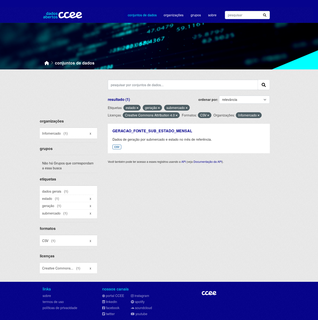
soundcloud (143, 307)
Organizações (173, 15)
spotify (140, 301)
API (183, 161)
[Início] (46, 63)
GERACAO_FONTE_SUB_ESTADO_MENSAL (152, 130)
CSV (116, 147)
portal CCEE (115, 295)
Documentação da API (207, 161)
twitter (110, 313)
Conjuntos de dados (142, 15)
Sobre (212, 15)
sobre (47, 295)
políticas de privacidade (60, 307)
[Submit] (264, 15)
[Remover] (137, 108)
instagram (142, 295)
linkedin (111, 301)
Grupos (196, 15)
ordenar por (207, 99)
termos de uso (53, 301)
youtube (141, 313)
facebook (112, 307)
